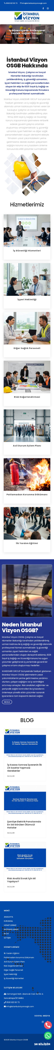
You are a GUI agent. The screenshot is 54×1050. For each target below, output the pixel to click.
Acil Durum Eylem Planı (14, 961)
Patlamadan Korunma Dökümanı (19, 957)
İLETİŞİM (7, 937)
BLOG (6, 933)
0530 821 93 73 (11, 3)
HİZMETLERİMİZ (10, 925)
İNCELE (10, 776)
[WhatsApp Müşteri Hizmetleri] (48, 1036)
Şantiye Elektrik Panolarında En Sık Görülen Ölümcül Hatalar (24, 824)
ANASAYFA (8, 917)
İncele (7, 702)
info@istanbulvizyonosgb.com (34, 3)
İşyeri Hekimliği (10, 974)
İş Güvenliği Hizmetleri (14, 978)
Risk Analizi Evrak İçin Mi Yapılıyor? (21, 880)
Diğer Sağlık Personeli (13, 970)
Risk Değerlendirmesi (13, 966)
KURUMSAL (8, 921)
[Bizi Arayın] (48, 1025)
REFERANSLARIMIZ (11, 929)
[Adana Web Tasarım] (42, 1044)
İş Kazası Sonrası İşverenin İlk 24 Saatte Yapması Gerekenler (24, 767)
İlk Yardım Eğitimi (11, 953)
